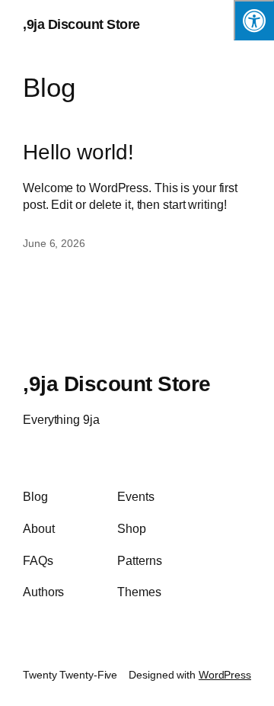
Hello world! (78, 152)
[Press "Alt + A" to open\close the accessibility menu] (254, 20)
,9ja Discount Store (81, 24)
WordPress (225, 675)
